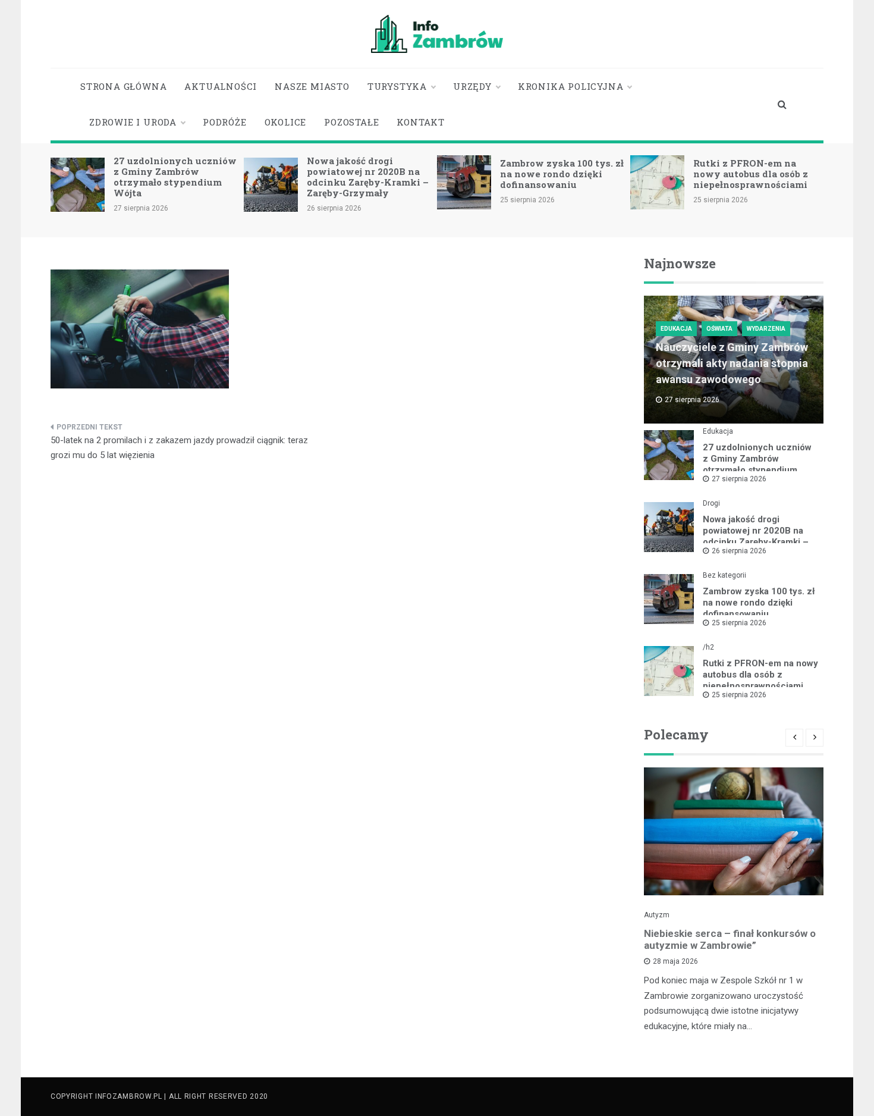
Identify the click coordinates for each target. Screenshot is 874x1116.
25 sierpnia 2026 (739, 623)
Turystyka (397, 86)
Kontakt (421, 122)
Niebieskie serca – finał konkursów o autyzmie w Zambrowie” (730, 939)
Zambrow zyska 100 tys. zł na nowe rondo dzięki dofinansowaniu (562, 173)
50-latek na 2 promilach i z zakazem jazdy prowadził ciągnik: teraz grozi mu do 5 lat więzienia (179, 448)
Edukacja (676, 328)
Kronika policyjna (571, 86)
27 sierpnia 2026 (739, 479)
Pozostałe (351, 122)
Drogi (711, 503)
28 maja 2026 (675, 961)
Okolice (286, 122)
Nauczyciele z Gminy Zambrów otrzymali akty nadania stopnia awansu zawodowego (732, 363)
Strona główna (123, 86)
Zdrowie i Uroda (133, 122)
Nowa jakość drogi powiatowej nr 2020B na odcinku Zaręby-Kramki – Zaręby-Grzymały (368, 177)
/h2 (708, 647)
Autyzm (656, 915)
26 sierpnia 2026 (739, 551)
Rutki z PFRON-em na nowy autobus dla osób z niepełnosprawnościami (750, 173)
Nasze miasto (312, 86)
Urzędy (472, 86)
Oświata (719, 328)
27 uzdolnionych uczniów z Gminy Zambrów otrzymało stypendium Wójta (175, 177)
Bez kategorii (724, 575)
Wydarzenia (766, 328)
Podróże (225, 122)
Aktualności (220, 86)
